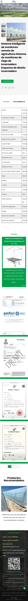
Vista (24, 285)
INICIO (5, 5)
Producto (11, 5)
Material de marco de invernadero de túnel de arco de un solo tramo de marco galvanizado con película (14, 517)
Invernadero (20, 5)
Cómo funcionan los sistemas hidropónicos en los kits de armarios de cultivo (14, 240)
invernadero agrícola (7, 8)
